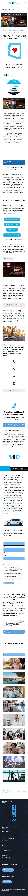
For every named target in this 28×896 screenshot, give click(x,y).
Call (8, 442)
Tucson (14, 30)
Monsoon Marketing (5, 890)
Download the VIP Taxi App (14, 497)
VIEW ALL (14, 650)
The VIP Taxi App (12, 235)
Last (4, 552)
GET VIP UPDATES (8, 583)
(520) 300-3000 (12, 224)
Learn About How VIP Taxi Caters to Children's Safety (14, 425)
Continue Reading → (22, 791)
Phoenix (10, 30)
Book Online (11, 229)
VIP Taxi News (20, 30)
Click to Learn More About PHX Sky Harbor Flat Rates (15, 632)
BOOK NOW (7, 881)
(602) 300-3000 (12, 219)
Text (10, 442)
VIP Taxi (4, 30)
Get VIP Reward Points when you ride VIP (15, 305)
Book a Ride (10, 258)
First (5, 546)
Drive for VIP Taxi (8, 869)
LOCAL (22, 433)
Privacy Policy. (18, 579)
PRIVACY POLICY (8, 562)
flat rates (16, 489)
